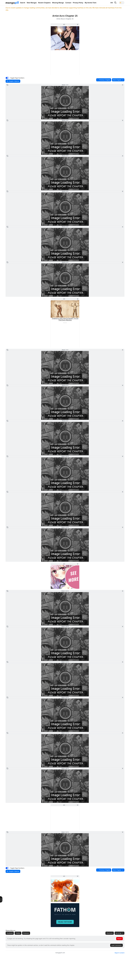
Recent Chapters (44, 3)
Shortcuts (110, 933)
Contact (68, 3)
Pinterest (26, 933)
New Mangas (32, 3)
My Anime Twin (90, 3)
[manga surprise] (112, 3)
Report (119, 938)
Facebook (10, 933)
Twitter (18, 933)
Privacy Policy (78, 3)
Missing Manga (58, 3)
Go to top (118, 933)
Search (22, 3)
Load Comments (116, 945)
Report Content (119, 953)
